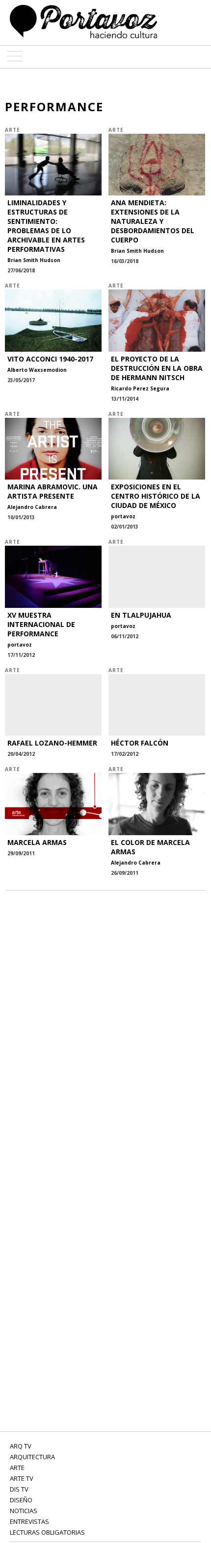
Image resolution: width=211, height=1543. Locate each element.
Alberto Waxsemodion (37, 369)
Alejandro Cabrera (32, 507)
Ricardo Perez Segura (140, 388)
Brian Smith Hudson (33, 260)
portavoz (123, 516)
